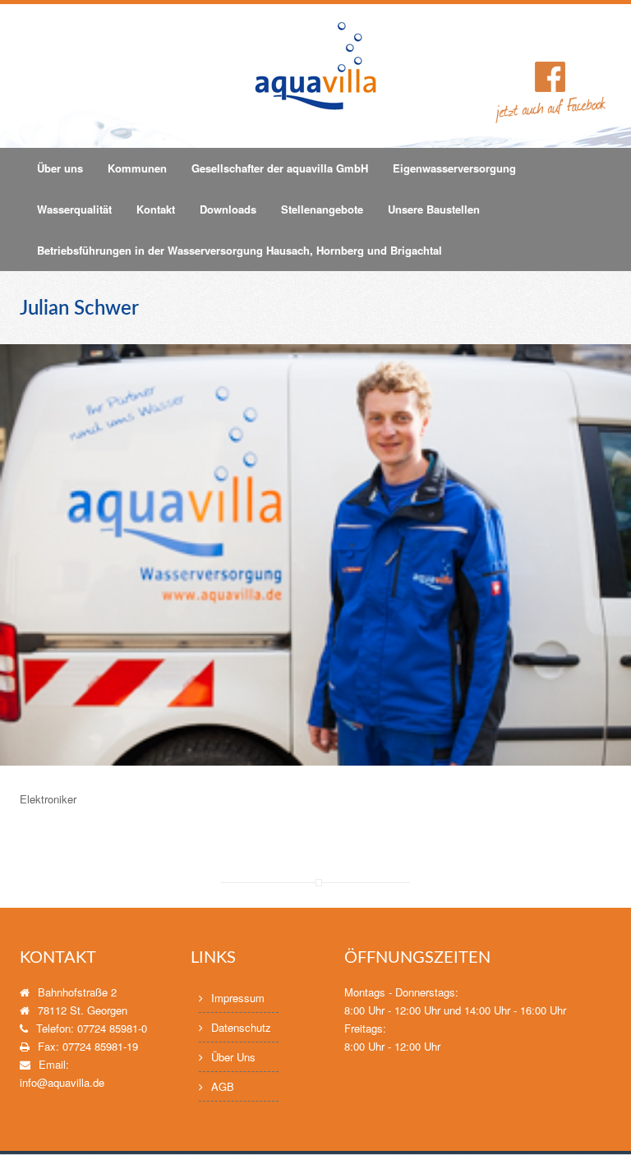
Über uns (60, 168)
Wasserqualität (74, 209)
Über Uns (233, 1057)
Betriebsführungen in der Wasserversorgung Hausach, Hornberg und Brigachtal (239, 250)
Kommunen (137, 168)
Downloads (228, 209)
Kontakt (155, 209)
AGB (222, 1086)
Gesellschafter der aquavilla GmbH (279, 168)
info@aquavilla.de (62, 1082)
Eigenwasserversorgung (454, 168)
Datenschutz (241, 1027)
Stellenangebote (322, 209)
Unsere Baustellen (434, 209)
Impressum (238, 997)
